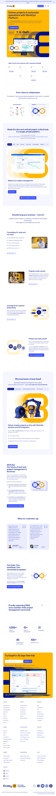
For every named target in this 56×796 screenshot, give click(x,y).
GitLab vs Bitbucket (24, 735)
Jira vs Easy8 (6, 758)
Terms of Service (48, 793)
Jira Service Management (25, 758)
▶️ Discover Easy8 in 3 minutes (28, 197)
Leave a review (6, 747)
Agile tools (5, 711)
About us (5, 730)
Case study (11, 71)
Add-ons (5, 716)
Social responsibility (7, 739)
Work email (7, 658)
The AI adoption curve (24, 737)
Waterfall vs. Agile (23, 730)
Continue (27, 661)
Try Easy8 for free (13, 27)
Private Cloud (23, 713)
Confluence (22, 760)
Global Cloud (23, 711)
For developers (40, 718)
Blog (38, 705)
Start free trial (40, 6)
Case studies (39, 707)
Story (4, 735)
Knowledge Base (6, 709)
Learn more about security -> (36, 355)
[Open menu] (48, 6)
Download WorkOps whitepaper (15, 505)
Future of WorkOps (24, 739)
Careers (5, 732)
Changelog (39, 720)
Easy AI (4, 713)
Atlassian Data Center (24, 756)
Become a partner (24, 718)
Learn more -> (12, 191)
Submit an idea (6, 745)
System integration (41, 737)
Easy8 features (6, 705)
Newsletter (5, 741)
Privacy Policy (40, 793)
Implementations (23, 705)
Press (4, 743)
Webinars (39, 711)
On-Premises (23, 709)
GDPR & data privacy (41, 758)
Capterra (21, 34)
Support (22, 716)
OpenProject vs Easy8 (7, 760)
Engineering (39, 735)
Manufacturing (40, 732)
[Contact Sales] (45, 6)
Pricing (4, 722)
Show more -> (23, 741)
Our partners (6, 737)
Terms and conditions (41, 756)
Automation (5, 720)
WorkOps (5, 718)
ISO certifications (40, 760)
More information (10, 253)
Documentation (40, 716)
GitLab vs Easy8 (6, 762)
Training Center (40, 713)
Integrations (22, 707)
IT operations (40, 730)
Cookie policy (40, 762)
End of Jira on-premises (25, 732)
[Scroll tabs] (47, 144)
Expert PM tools (6, 707)
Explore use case (13, 446)
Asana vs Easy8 (6, 756)
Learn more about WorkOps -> (15, 586)
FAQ (38, 709)
